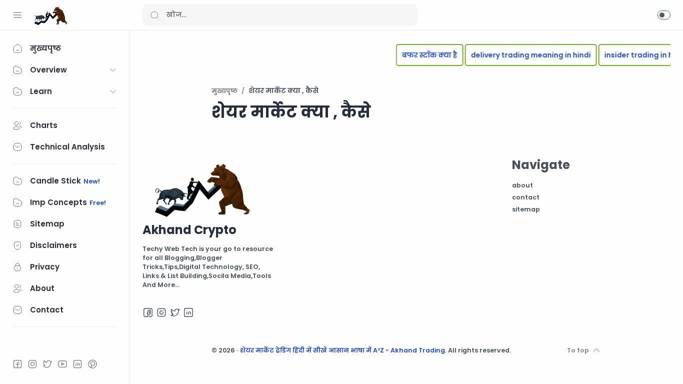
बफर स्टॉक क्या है (424, 55)
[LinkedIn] (77, 364)
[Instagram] (33, 364)
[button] (664, 15)
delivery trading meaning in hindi (526, 55)
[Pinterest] (93, 364)
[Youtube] (63, 364)
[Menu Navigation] (17, 15)
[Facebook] (17, 364)
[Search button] (154, 15)
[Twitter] (47, 364)
